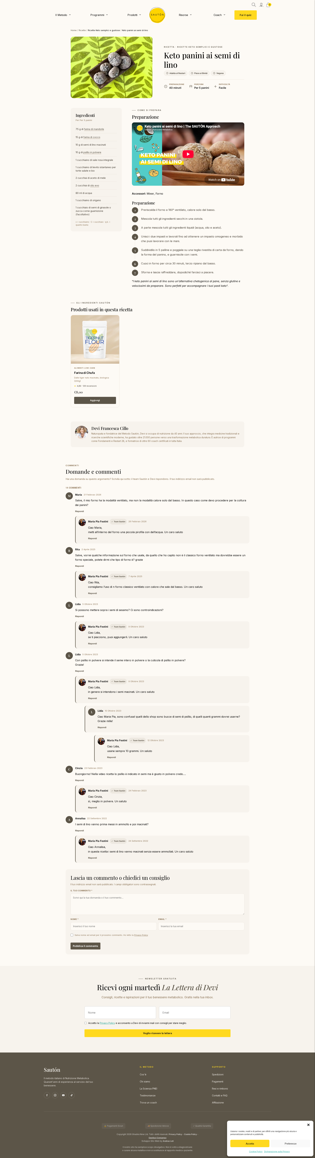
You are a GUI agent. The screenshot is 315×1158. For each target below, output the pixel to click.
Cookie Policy (255, 1151)
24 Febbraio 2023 (137, 790)
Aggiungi (95, 400)
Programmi (97, 15)
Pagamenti (217, 1081)
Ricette (82, 30)
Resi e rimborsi (220, 1088)
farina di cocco (91, 137)
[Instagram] (55, 1095)
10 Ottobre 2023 (113, 711)
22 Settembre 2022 (97, 818)
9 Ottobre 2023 (136, 626)
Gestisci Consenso (157, 1138)
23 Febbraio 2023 (93, 768)
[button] (308, 1124)
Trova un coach (148, 1102)
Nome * (75, 919)
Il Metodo (61, 15)
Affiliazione (218, 1102)
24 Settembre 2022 (138, 841)
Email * (162, 919)
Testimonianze (148, 1095)
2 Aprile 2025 (88, 549)
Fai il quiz (245, 15)
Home (74, 30)
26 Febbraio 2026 (137, 521)
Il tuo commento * (82, 890)
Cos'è (143, 1074)
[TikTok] (71, 1095)
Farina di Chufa (84, 372)
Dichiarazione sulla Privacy (277, 1151)
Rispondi (79, 511)
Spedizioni (217, 1074)
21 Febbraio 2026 (92, 494)
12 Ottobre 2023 (155, 740)
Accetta (250, 1143)
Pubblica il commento (85, 946)
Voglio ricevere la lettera (157, 1033)
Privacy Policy (141, 935)
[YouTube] (63, 1095)
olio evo (94, 185)
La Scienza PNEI (148, 1088)
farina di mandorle (94, 129)
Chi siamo (145, 1081)
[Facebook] (47, 1095)
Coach (218, 15)
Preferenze (290, 1143)
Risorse (183, 15)
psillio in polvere (92, 152)
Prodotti (132, 15)
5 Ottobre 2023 (90, 604)
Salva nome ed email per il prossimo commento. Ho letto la (111, 935)
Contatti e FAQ (219, 1095)
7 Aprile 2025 (135, 576)
